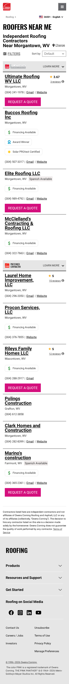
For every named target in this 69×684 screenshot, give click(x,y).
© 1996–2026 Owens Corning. (21, 662)
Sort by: (36, 53)
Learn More (51, 66)
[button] (63, 81)
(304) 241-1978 (14, 92)
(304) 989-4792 (14, 198)
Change (60, 45)
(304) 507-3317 (14, 162)
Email (30, 92)
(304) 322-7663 (14, 253)
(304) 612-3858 (14, 414)
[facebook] (11, 612)
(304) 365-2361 (14, 483)
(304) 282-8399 (14, 441)
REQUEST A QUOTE (23, 102)
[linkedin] (29, 612)
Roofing (10, 16)
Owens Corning (7, 6)
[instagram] (20, 612)
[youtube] (38, 613)
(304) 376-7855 (14, 337)
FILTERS (14, 54)
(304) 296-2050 (14, 296)
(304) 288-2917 (14, 378)
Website (42, 92)
